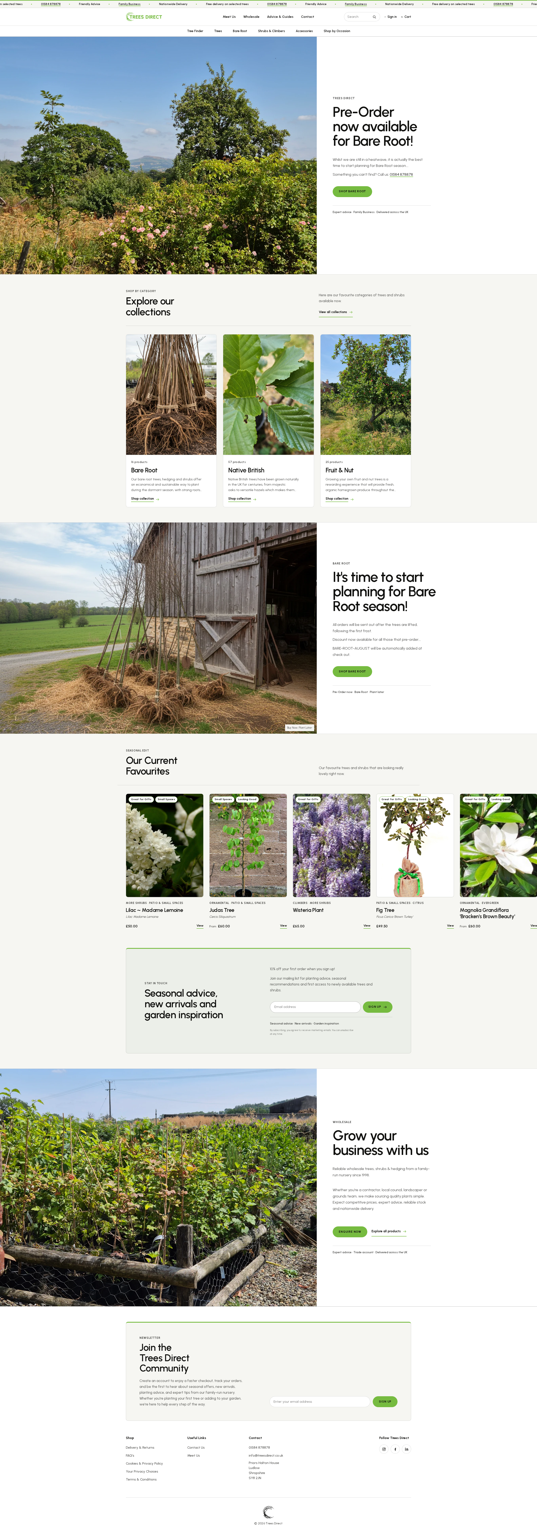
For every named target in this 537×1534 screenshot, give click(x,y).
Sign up (385, 1401)
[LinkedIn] (406, 1449)
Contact (307, 17)
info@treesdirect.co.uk (266, 1455)
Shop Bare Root (352, 191)
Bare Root (240, 31)
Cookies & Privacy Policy (144, 1463)
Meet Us (229, 17)
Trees (218, 31)
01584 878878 (155, 4)
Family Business (234, 4)
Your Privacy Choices (142, 1471)
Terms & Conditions (141, 1479)
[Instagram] (383, 1449)
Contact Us (196, 1448)
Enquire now (350, 1232)
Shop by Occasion (337, 31)
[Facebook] (395, 1449)
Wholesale (251, 17)
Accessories (304, 31)
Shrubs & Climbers (271, 31)
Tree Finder (195, 31)
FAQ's (130, 1455)
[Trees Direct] (144, 16)
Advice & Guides (280, 17)
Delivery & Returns (140, 1448)
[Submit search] (374, 17)
